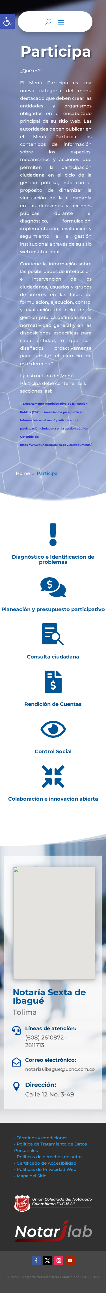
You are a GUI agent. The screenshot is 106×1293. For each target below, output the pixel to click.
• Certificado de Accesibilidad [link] (45, 1163)
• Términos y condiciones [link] (41, 1137)
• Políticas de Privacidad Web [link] (45, 1169)
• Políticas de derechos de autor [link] (48, 1156)
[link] (7, 21)
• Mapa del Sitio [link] (31, 1176)
